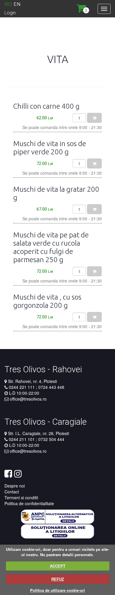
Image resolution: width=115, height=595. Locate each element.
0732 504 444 (50, 439)
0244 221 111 (22, 387)
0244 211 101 (22, 439)
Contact (11, 492)
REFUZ (57, 579)
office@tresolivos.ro (28, 399)
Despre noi (14, 486)
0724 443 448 (50, 387)
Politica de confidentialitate (29, 503)
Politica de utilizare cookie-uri (57, 590)
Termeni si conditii (21, 497)
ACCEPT (57, 565)
